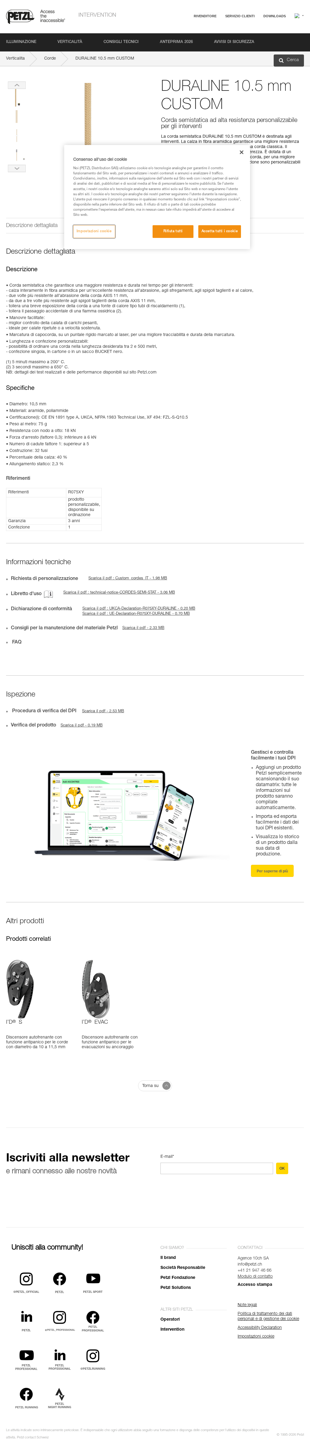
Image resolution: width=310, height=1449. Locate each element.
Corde (50, 59)
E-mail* (167, 1157)
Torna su (150, 1086)
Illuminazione (21, 42)
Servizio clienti (240, 16)
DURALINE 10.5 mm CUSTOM (104, 59)
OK (282, 1168)
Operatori (170, 1320)
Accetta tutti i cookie (220, 231)
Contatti (214, 39)
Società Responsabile (182, 1268)
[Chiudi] (241, 152)
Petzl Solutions (175, 1288)
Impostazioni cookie (94, 231)
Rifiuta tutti (173, 231)
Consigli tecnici (121, 42)
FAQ (211, 31)
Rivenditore (205, 16)
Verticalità (70, 42)
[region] (157, 197)
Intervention (97, 15)
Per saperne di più (272, 871)
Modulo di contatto (255, 1277)
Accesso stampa (255, 1285)
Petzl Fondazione (177, 1278)
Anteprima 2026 (176, 42)
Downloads (274, 16)
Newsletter (216, 48)
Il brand (168, 1258)
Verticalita (15, 59)
